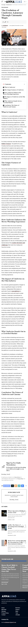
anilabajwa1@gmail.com (10, 622)
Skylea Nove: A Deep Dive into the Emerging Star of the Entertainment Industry (17, 542)
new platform (16, 291)
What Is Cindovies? (9, 87)
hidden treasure (6, 143)
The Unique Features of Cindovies (14, 90)
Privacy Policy (20, 478)
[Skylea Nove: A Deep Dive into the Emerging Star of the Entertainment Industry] (4, 543)
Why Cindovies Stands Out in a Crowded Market (12, 101)
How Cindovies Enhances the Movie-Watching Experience (12, 93)
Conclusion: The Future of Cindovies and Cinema (11, 106)
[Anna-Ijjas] (14, 1)
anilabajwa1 (5, 25)
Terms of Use (17, 477)
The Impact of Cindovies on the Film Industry (14, 97)
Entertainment (4, 7)
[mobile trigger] (2, 2)
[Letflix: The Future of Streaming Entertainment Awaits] (4, 527)
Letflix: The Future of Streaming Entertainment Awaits (16, 526)
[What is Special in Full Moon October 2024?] (4, 513)
